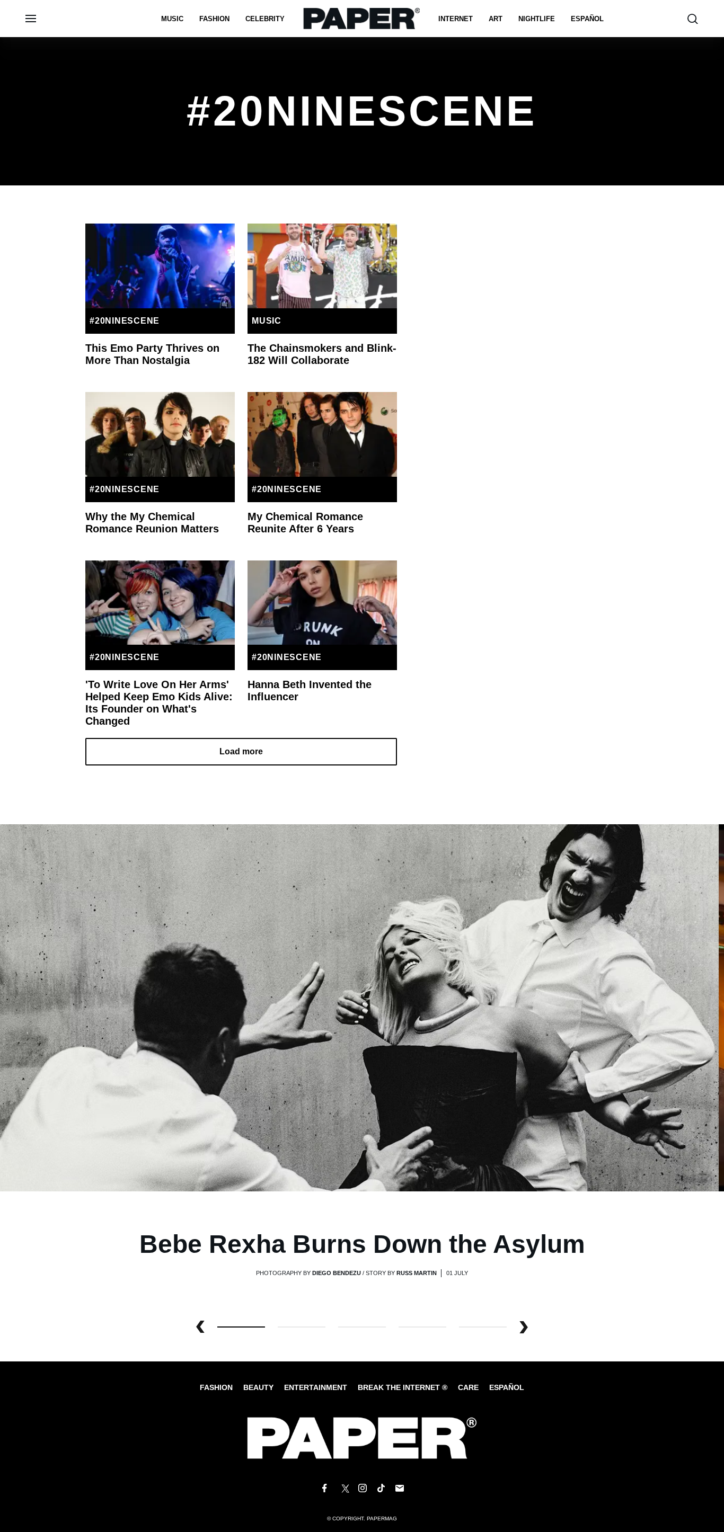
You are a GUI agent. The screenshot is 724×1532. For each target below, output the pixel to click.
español (587, 19)
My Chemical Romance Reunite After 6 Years (305, 523)
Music (172, 19)
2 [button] (362, 1327)
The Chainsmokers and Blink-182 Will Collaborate (322, 354)
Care (468, 1387)
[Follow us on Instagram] (362, 1488)
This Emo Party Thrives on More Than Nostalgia (152, 354)
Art (495, 19)
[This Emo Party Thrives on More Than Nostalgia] (160, 266)
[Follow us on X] (343, 1488)
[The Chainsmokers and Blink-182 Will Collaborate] (322, 266)
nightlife (536, 19)
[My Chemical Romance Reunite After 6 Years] (322, 434)
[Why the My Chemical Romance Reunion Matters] (160, 434)
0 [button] (241, 1327)
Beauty (258, 1387)
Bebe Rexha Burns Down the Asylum (362, 1244)
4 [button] (483, 1327)
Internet (455, 19)
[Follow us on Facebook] (324, 1488)
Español (506, 1387)
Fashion (214, 19)
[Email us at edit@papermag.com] (399, 1488)
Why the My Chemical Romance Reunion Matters (152, 523)
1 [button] (301, 1327)
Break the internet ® (402, 1387)
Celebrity (265, 19)
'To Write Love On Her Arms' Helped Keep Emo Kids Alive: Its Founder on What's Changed (159, 703)
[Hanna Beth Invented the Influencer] (322, 602)
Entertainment (315, 1387)
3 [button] (422, 1327)
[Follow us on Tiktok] (381, 1488)
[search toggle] (693, 18)
